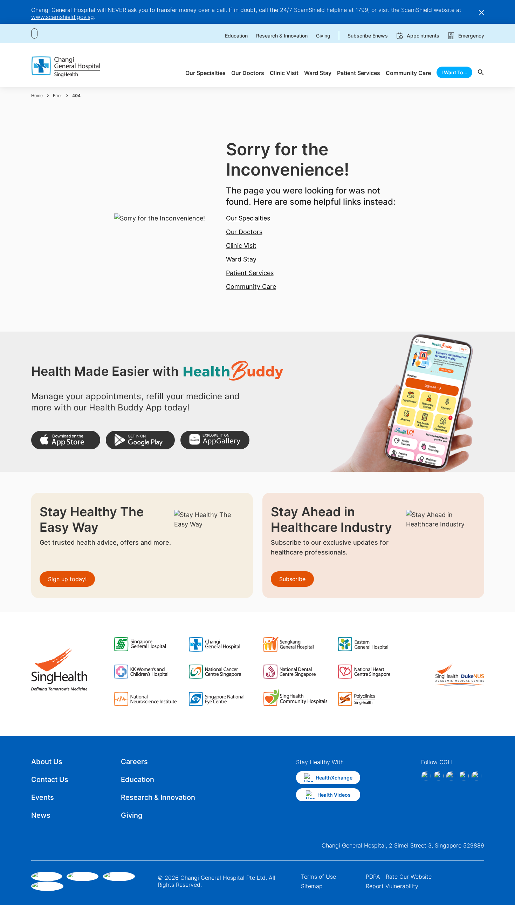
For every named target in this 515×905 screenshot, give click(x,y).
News (40, 815)
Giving (131, 815)
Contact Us (49, 779)
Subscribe (292, 579)
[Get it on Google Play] (140, 440)
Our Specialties (248, 218)
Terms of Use (318, 876)
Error (57, 95)
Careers (134, 761)
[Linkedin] (451, 776)
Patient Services (250, 273)
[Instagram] (439, 776)
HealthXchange (334, 778)
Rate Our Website (409, 876)
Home (37, 95)
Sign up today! (67, 579)
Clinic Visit (241, 245)
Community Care (251, 286)
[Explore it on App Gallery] (214, 440)
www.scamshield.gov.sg (62, 16)
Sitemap (312, 886)
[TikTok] (464, 776)
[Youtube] (476, 776)
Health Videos (334, 795)
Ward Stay (241, 259)
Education (137, 779)
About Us (46, 761)
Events (42, 797)
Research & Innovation (158, 797)
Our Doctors (244, 232)
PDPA (373, 876)
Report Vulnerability (392, 886)
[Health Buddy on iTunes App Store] (65, 440)
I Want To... (454, 72)
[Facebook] (426, 776)
